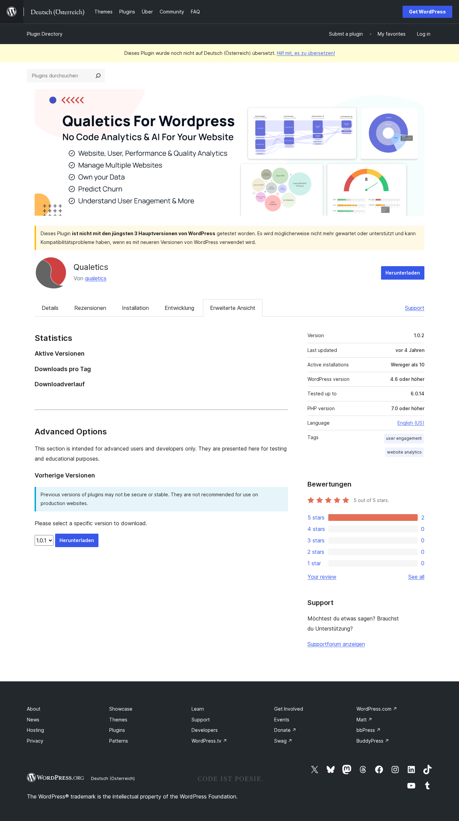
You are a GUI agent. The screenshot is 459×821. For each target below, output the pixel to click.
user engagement (404, 438)
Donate (285, 730)
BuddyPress (373, 741)
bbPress (369, 730)
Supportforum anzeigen (336, 644)
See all (416, 576)
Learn (198, 709)
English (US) (411, 423)
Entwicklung (179, 308)
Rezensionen (90, 308)
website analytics (404, 452)
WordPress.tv (209, 741)
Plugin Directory (44, 34)
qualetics (96, 278)
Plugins (117, 730)
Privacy (35, 741)
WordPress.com (377, 709)
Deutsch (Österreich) (113, 778)
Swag (283, 741)
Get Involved (288, 709)
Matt (364, 719)
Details (50, 308)
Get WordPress (427, 11)
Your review (321, 576)
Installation (135, 308)
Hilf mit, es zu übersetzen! (306, 53)
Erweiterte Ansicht (232, 308)
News (33, 719)
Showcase (120, 709)
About (33, 709)
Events (281, 719)
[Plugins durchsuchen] (98, 75)
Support (414, 308)
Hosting (35, 730)
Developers (205, 730)
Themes (118, 719)
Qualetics (91, 267)
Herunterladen (402, 273)
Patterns (118, 741)
